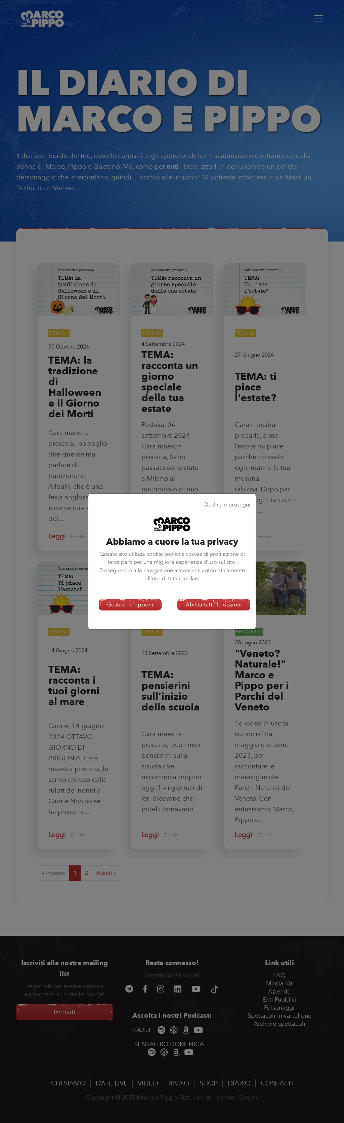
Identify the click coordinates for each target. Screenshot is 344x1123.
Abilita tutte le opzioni (214, 604)
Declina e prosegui (227, 504)
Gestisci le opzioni (130, 604)
